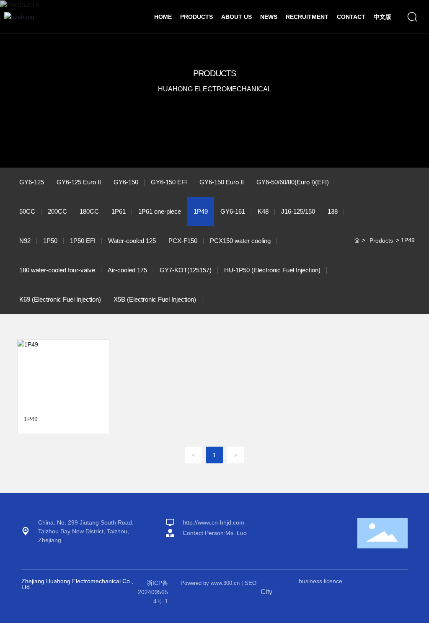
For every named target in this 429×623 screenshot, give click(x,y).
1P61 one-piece (159, 211)
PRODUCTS (214, 73)
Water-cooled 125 (132, 240)
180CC (89, 211)
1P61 (118, 211)
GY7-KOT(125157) (186, 270)
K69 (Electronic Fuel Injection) (60, 299)
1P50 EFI (83, 240)
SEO (250, 583)
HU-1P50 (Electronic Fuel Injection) (272, 270)
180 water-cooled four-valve (57, 270)
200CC (57, 211)
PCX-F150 (182, 240)
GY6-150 (126, 182)
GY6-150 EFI (169, 182)
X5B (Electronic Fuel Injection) (155, 299)
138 (333, 211)
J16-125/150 (298, 211)
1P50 (50, 240)
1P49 (201, 211)
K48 (263, 211)
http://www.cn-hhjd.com (213, 522)
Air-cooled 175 (127, 270)
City (266, 591)
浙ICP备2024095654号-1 (153, 592)
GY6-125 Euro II (79, 182)
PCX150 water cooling (240, 240)
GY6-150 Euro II (221, 182)
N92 (25, 240)
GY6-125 (31, 182)
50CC (27, 211)
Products (381, 240)
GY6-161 (232, 211)
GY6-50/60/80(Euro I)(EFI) (292, 182)
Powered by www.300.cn (210, 583)
